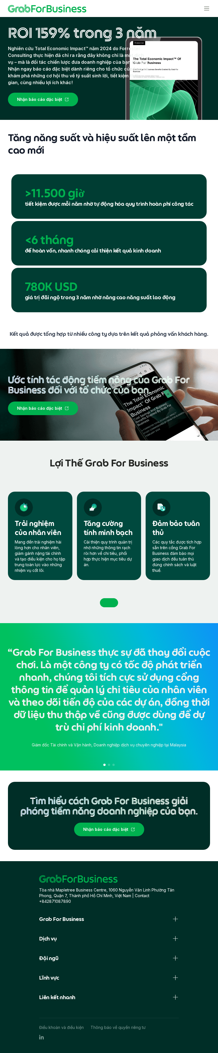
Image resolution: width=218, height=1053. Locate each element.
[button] (104, 765)
